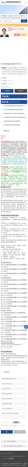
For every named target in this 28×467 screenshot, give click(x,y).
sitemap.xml (18, 465)
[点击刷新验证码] (16, 422)
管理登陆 (24, 465)
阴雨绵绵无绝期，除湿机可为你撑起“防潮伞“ (15, 113)
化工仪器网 (11, 458)
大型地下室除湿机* (11, 441)
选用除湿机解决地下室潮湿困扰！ (12, 121)
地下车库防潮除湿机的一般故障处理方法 (14, 105)
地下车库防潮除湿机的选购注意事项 (13, 109)
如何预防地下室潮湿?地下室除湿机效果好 (15, 117)
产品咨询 (7, 91)
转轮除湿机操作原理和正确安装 (12, 125)
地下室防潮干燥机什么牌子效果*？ (15, 446)
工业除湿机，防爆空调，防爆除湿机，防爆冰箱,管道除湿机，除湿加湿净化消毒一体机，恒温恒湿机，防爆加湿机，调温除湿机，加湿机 (14, 17)
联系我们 (20, 91)
